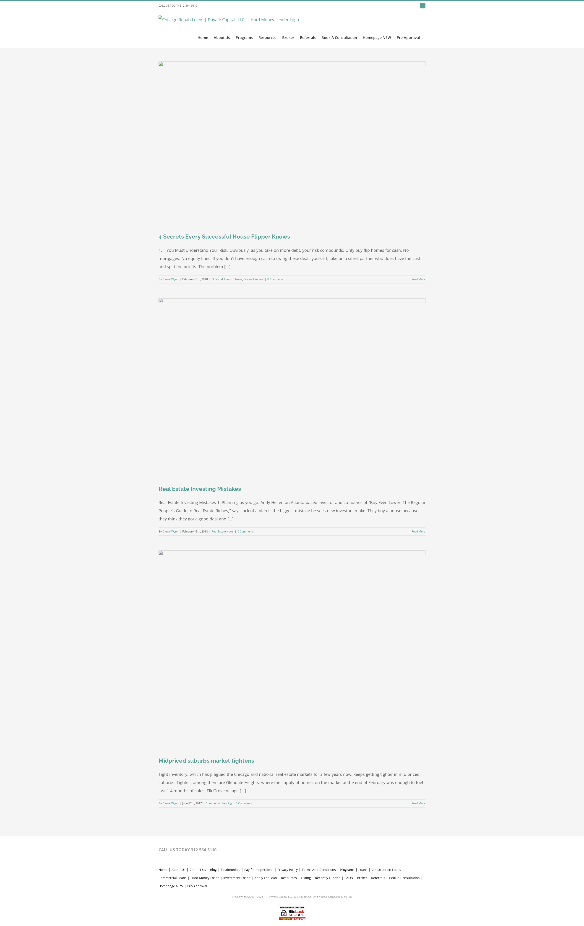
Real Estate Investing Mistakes (200, 488)
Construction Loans (386, 869)
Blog (213, 869)
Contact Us (198, 869)
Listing (306, 878)
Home (163, 869)
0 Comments (275, 279)
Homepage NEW (171, 886)
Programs (347, 869)
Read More (418, 279)
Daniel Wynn (170, 279)
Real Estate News (223, 531)
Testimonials (230, 869)
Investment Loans (236, 878)
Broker (362, 878)
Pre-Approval (197, 886)
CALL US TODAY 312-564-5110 (178, 6)
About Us (178, 869)
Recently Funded (328, 878)
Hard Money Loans (205, 878)
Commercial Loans (173, 878)
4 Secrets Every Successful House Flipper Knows (224, 236)
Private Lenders (253, 279)
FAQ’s (349, 878)
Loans (363, 869)
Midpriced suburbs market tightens (206, 760)
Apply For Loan (265, 878)
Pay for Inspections (258, 869)
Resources (289, 878)
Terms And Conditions (319, 869)
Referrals (378, 878)
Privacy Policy (287, 869)
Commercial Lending (219, 803)
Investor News (233, 279)
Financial (217, 279)
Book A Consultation (404, 878)
